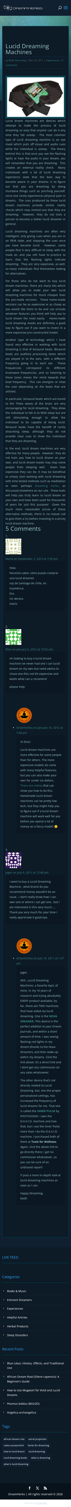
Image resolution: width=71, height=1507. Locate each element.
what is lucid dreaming (16, 1464)
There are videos (31, 785)
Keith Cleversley (17, 60)
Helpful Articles (17, 1317)
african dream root (14, 1439)
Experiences (52, 60)
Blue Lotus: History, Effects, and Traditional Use (35, 1365)
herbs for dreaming (38, 1445)
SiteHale (42, 1503)
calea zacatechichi (14, 1445)
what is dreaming (40, 1457)
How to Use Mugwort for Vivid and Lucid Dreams (33, 1392)
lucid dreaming (37, 1451)
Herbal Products (17, 1326)
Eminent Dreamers (19, 1300)
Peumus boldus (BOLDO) (23, 1403)
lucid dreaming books (15, 1457)
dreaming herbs (47, 486)
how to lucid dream (14, 1451)
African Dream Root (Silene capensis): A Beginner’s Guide (33, 1379)
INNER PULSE (46, 1111)
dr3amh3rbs (24, 727)
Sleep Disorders (17, 1335)
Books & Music (16, 1291)
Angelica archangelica (21, 1412)
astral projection (37, 1439)
